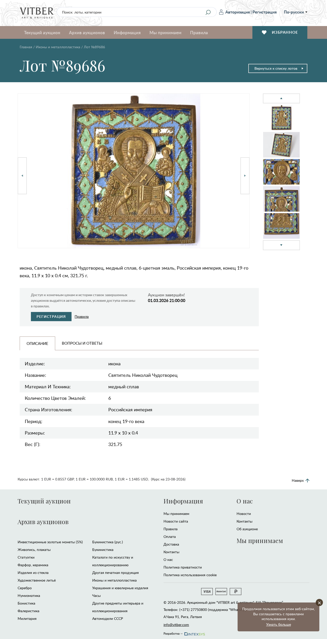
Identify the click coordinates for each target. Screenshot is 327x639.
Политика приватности (183, 567)
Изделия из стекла (33, 572)
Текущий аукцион (44, 501)
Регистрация (264, 12)
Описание (37, 343)
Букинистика (102, 549)
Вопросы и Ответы (82, 343)
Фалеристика (28, 610)
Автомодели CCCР (107, 618)
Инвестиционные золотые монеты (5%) (50, 541)
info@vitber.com (176, 624)
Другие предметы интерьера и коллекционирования (117, 607)
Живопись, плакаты (34, 549)
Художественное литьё (37, 580)
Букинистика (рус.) (107, 541)
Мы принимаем (176, 513)
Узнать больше (278, 624)
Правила (199, 32)
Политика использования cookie (190, 574)
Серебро (25, 587)
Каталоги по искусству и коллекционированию (112, 561)
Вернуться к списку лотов (275, 68)
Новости (244, 513)
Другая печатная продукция (115, 572)
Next (245, 175)
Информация (183, 501)
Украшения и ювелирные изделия (120, 587)
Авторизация (237, 12)
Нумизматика (29, 595)
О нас (168, 559)
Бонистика (26, 603)
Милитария (27, 618)
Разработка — (173, 632)
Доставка (171, 544)
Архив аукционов (43, 521)
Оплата (170, 536)
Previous (22, 175)
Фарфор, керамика (33, 564)
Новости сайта (176, 521)
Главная (26, 46)
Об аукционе (247, 528)
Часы (96, 595)
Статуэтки (26, 557)
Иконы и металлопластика (58, 46)
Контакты (171, 551)
